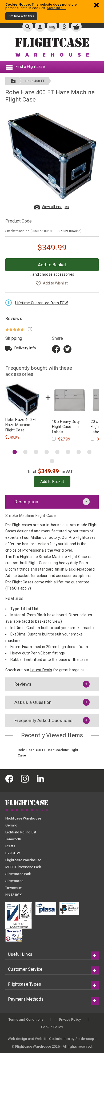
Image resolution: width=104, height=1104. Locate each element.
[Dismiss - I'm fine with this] (96, 5)
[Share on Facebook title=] (56, 349)
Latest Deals (41, 670)
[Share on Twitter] (67, 349)
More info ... (56, 8)
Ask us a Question (33, 702)
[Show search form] (27, 26)
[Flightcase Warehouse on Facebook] (10, 779)
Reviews (13, 318)
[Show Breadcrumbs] (13, 81)
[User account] (40, 26)
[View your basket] (76, 26)
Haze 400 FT (35, 81)
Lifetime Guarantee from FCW (41, 303)
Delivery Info (25, 348)
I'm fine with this (21, 16)
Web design (17, 1039)
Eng (52, 26)
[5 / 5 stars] (15, 328)
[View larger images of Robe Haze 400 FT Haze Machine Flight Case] (52, 155)
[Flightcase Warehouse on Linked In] (42, 779)
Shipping (13, 338)
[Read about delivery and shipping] (8, 348)
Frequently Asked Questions (43, 720)
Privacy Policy (70, 1019)
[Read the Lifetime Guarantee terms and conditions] (9, 302)
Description (26, 501)
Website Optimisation (52, 1039)
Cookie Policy (52, 1027)
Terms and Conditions (26, 1019)
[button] (14, 451)
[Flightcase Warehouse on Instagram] (26, 779)
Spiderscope (85, 1039)
